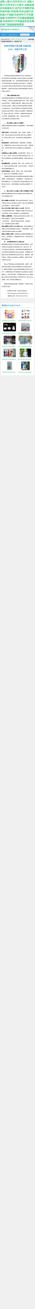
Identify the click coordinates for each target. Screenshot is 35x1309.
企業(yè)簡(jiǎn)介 (13, 34)
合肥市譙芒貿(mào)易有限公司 (10, 29)
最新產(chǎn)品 (8, 305)
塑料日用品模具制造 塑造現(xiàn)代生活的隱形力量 (15, 333)
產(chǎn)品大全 (25, 34)
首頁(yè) (4, 34)
